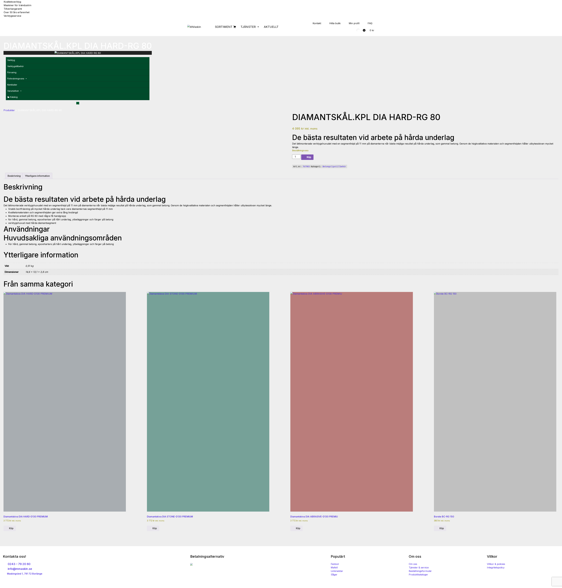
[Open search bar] (77, 103)
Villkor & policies (496, 564)
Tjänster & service (419, 567)
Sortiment (223, 27)
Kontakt (317, 23)
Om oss (413, 564)
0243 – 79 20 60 (18, 564)
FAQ (370, 23)
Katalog (14, 97)
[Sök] (355, 30)
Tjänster (248, 27)
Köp (309, 157)
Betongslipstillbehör (334, 166)
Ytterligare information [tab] (37, 175)
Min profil (354, 23)
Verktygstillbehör (15, 66)
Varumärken (13, 91)
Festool (335, 564)
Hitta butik (335, 23)
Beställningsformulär (420, 571)
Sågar (334, 574)
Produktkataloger (418, 574)
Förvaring (11, 72)
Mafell (334, 567)
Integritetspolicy (495, 567)
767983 (306, 166)
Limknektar (337, 571)
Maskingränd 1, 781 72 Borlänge (24, 573)
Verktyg (11, 60)
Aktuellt (271, 27)
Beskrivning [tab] (14, 175)
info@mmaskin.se (19, 569)
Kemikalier (12, 84)
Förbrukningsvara (15, 78)
